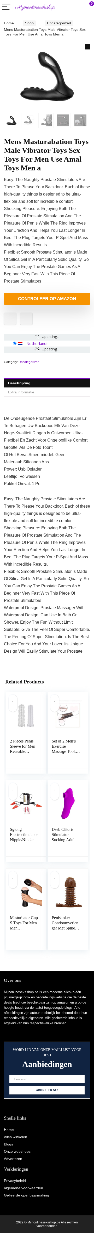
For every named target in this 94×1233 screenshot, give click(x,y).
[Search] (66, 7)
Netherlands (37, 343)
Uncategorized (59, 23)
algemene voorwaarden (23, 1188)
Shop (29, 23)
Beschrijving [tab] (19, 383)
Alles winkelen (15, 1137)
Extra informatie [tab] (21, 392)
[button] (87, 46)
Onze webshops (17, 1151)
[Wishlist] (77, 7)
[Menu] (6, 7)
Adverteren (13, 1159)
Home (9, 23)
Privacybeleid (15, 1181)
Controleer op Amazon (47, 298)
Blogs (8, 1144)
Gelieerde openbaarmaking (26, 1195)
